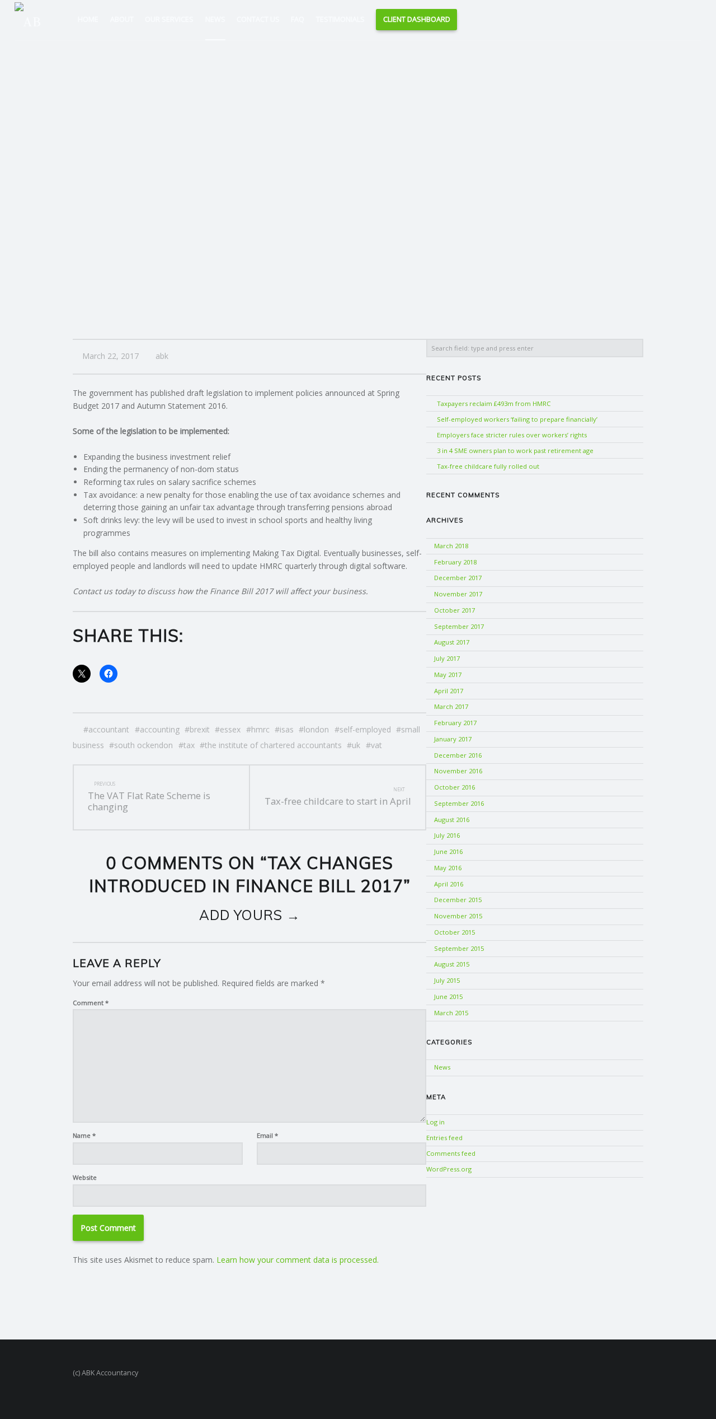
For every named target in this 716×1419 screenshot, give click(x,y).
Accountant (108, 729)
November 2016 (458, 771)
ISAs (287, 729)
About (122, 19)
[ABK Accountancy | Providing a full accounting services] (33, 18)
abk (162, 356)
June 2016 (448, 851)
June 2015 (448, 996)
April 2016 (448, 884)
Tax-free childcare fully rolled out (488, 466)
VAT (376, 745)
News (215, 19)
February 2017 (455, 722)
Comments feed (450, 1153)
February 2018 (455, 562)
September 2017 (459, 626)
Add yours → (249, 915)
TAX (189, 745)
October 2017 (454, 610)
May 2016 (447, 867)
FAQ (297, 19)
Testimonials (340, 19)
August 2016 (451, 819)
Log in (435, 1122)
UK (356, 745)
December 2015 (458, 899)
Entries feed (444, 1137)
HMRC (260, 729)
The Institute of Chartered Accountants (273, 745)
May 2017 (447, 674)
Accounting (160, 729)
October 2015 (454, 932)
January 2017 (453, 739)
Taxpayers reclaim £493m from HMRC (493, 403)
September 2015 (459, 948)
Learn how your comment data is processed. (297, 1259)
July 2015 (447, 980)
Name (84, 1135)
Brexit (200, 729)
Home (88, 19)
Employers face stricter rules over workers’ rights (512, 435)
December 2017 (458, 577)
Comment (91, 1002)
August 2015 (451, 964)
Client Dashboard (416, 19)
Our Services (169, 19)
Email (267, 1135)
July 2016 (447, 835)
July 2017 (447, 658)
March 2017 (451, 706)
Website (85, 1177)
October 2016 (454, 787)
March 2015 (451, 1013)
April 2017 (448, 691)
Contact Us (258, 19)
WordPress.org (449, 1169)
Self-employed (365, 729)
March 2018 (451, 546)
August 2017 (451, 642)
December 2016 (458, 755)
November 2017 (458, 594)
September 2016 (459, 803)
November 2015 (458, 916)
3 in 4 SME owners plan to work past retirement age (515, 450)
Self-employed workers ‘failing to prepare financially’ (517, 419)
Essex (230, 729)
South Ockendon (143, 745)
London (316, 729)
